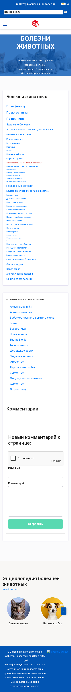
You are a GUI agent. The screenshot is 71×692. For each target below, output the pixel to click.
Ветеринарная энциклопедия (37, 4)
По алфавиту (16, 106)
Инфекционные (14, 139)
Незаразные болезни (19, 185)
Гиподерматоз (19, 345)
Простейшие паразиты (13, 175)
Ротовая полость (11, 241)
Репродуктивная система (17, 248)
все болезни (10, 589)
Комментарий (16, 483)
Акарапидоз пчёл (21, 306)
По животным (17, 112)
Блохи (13, 323)
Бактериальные (13, 143)
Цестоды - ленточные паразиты (16, 181)
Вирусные (10, 147)
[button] (63, 611)
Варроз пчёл (18, 328)
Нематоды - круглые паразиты (16, 173)
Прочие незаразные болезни (18, 244)
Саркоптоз (17, 372)
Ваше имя (14, 467)
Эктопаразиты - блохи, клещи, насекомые (24, 163)
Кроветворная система (16, 210)
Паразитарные (25, 69)
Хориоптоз (17, 383)
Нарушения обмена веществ (18, 217)
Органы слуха (12, 228)
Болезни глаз (12, 195)
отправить (35, 524)
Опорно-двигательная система (19, 224)
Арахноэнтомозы (21, 312)
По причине (46, 60)
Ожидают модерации (19, 279)
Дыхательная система (16, 199)
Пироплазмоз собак (23, 367)
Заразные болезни (34, 64)
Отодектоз (17, 361)
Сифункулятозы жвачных (26, 378)
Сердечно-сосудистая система (19, 252)
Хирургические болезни (19, 273)
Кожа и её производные (16, 206)
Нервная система (14, 221)
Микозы (9, 151)
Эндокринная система (16, 255)
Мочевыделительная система (19, 213)
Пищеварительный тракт (14, 238)
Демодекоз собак (21, 350)
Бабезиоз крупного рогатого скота (32, 317)
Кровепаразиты (11, 170)
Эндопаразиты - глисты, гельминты (22, 166)
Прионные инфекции (15, 154)
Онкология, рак (14, 264)
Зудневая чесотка (21, 356)
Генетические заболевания (21, 259)
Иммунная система (14, 202)
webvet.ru (10, 656)
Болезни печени (11, 235)
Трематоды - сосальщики (14, 178)
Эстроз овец (18, 389)
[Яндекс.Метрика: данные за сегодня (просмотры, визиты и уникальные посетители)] (57, 652)
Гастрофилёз (18, 339)
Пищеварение (12, 232)
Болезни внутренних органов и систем (27, 190)
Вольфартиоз (18, 334)
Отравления (13, 269)
